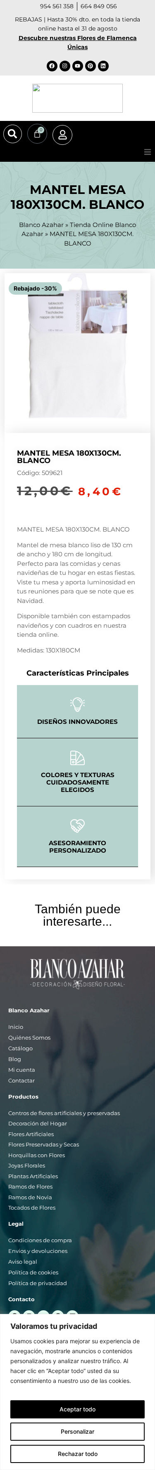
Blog (14, 1059)
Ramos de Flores (30, 1186)
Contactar (21, 1080)
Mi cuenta (21, 1069)
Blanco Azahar (41, 225)
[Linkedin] (103, 66)
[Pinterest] (90, 66)
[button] (12, 134)
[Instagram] (65, 66)
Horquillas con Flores (36, 1155)
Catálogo (20, 1048)
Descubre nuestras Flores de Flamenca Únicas (78, 42)
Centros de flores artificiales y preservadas (64, 1113)
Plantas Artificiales (33, 1176)
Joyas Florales (26, 1165)
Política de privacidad (37, 1283)
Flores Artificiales (31, 1134)
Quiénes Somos (29, 1037)
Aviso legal (22, 1261)
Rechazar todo (78, 1453)
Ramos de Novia (30, 1197)
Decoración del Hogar (37, 1123)
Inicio (15, 1026)
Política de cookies (33, 1272)
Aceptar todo (77, 1409)
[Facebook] (52, 66)
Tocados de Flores (31, 1207)
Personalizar (77, 1431)
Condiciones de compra (40, 1240)
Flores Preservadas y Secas (43, 1144)
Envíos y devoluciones (37, 1251)
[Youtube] (77, 66)
